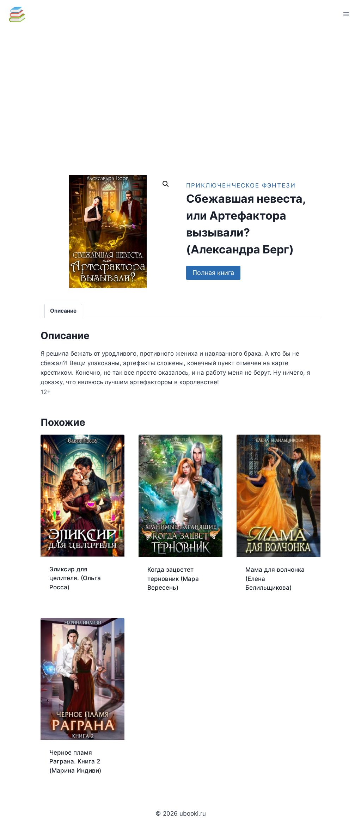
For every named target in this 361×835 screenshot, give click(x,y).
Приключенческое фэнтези (241, 185)
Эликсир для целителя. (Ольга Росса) (75, 578)
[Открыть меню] (346, 13)
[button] (165, 184)
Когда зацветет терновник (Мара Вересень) (173, 578)
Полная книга (213, 272)
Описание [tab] (63, 310)
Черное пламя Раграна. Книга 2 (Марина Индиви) (75, 761)
